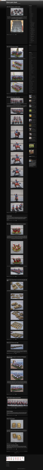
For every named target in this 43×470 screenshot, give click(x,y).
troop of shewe (30, 89)
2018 (30, 6)
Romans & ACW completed (33, 105)
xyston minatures (7, 465)
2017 (30, 7)
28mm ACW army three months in (33, 114)
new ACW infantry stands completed (33, 96)
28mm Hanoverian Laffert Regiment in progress (34, 137)
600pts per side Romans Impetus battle (33, 110)
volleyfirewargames (31, 92)
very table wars (30, 91)
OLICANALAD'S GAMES (31, 81)
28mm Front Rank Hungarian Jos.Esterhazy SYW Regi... (32, 34)
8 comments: (13, 34)
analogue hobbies (31, 54)
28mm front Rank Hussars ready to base (13, 97)
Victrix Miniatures (7, 463)
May (30, 19)
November (31, 14)
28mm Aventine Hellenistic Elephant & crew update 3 (34, 120)
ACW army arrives (33, 133)
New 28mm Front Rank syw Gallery (32, 40)
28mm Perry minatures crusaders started (13, 6)
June (30, 18)
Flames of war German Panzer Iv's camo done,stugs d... (32, 31)
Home (17, 451)
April (30, 20)
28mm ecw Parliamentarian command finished (33, 129)
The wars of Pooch (31, 87)
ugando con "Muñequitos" (31, 90)
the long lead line (31, 85)
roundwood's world (31, 84)
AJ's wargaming (30, 53)
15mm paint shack (11, 2)
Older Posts (25, 451)
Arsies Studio (30, 55)
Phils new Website (31, 83)
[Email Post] (15, 34)
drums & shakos (30, 60)
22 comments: (13, 220)
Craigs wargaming (31, 58)
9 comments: (13, 353)
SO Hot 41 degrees (10, 411)
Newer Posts (8, 451)
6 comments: (13, 276)
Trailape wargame (31, 88)
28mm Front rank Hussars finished (12, 46)
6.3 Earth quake (31, 27)
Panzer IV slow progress (11, 418)
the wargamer (30, 86)
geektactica (30, 63)
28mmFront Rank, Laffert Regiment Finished (33, 100)
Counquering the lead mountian (32, 57)
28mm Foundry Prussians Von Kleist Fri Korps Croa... (32, 29)
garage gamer (30, 62)
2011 (30, 12)
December (31, 13)
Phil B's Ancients (30, 82)
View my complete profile (31, 166)
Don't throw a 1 (30, 59)
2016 (30, 8)
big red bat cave (30, 56)
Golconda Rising (30, 64)
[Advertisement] (17, 40)
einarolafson (30, 61)
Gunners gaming (30, 65)
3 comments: (14, 415)
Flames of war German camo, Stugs (12, 342)
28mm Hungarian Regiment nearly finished (14, 397)
